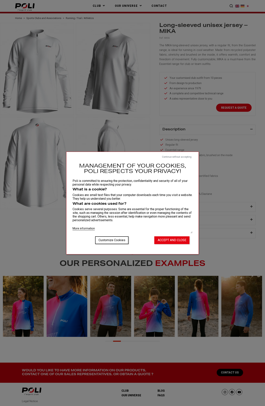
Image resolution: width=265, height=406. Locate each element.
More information (84, 228)
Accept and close (172, 240)
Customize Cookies (112, 240)
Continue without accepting (176, 157)
